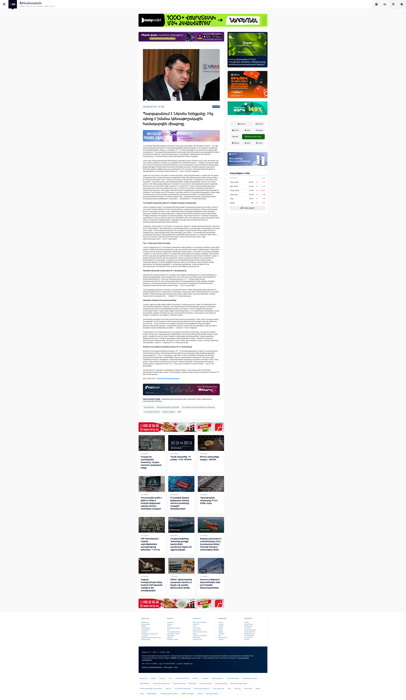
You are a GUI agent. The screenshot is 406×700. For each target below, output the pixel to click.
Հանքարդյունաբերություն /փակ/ (151, 637)
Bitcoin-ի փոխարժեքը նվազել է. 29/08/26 (209, 458)
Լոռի (220, 635)
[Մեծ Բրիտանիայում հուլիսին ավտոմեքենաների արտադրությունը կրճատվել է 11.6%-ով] (152, 525)
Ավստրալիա (170, 635)
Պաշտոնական (145, 628)
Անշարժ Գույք (248, 624)
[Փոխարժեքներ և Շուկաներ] (385, 4)
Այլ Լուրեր (144, 632)
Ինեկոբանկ (196, 637)
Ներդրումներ (248, 637)
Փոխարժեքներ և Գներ (240, 173)
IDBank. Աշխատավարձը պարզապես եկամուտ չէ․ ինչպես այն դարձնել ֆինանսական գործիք (181, 583)
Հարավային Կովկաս (173, 634)
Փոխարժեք (192, 683)
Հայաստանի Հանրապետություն (168, 378)
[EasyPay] (203, 20)
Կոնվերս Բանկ (197, 639)
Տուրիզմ (246, 639)
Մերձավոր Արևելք (172, 639)
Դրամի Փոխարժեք (233, 678)
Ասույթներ (144, 635)
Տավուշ (221, 630)
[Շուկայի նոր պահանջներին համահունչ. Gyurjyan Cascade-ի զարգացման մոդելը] (152, 443)
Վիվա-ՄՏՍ (196, 624)
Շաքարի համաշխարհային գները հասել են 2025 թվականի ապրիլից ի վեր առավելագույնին (152, 585)
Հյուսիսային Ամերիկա (173, 628)
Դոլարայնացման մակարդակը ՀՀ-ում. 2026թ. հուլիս (209, 500)
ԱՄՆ (170, 678)
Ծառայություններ (249, 632)
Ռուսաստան (248, 688)
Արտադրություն (249, 635)
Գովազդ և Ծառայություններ (152, 667)
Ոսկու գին (237, 688)
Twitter (248, 130)
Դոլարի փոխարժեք (179, 683)
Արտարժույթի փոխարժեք (238, 683)
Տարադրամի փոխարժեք (183, 688)
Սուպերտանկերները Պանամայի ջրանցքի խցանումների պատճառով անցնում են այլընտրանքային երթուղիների (181, 545)
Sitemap (199, 693)
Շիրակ (221, 628)
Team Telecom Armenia (199, 622)
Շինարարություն (249, 634)
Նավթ (142, 693)
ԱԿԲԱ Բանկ (196, 628)
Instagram (260, 130)
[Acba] (247, 108)
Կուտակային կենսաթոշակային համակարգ (198, 407)
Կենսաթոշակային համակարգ (167, 407)
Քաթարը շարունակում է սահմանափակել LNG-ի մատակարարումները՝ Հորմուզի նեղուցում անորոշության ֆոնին (211, 544)
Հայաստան (170, 622)
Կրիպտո (203, 448)
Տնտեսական (146, 530)
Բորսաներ (162, 678)
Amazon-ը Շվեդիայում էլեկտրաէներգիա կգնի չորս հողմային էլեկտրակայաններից (210, 583)
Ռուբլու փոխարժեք (205, 683)
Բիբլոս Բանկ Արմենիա (200, 635)
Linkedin (260, 143)
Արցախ (221, 632)
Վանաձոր (221, 634)
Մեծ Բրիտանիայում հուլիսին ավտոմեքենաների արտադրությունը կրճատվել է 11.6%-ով (150, 544)
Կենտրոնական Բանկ (182, 678)
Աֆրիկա (169, 637)
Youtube (236, 130)
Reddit (248, 143)
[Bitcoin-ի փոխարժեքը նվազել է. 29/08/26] (211, 443)
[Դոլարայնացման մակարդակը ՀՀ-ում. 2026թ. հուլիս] (211, 484)
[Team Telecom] (181, 136)
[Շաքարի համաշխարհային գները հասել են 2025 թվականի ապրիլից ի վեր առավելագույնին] (152, 566)
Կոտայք (221, 626)
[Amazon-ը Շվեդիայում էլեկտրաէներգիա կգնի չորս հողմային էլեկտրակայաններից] (211, 566)
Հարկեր (246, 622)
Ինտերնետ (247, 628)
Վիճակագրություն (217, 678)
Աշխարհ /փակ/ (145, 639)
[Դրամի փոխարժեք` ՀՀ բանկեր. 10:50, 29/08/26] (181, 443)
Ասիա (169, 626)
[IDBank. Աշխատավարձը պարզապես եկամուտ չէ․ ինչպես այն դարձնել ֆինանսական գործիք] (181, 566)
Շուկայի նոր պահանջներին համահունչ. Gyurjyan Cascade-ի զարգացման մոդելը (151, 462)
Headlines (195, 678)
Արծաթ (257, 688)
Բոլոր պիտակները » (212, 693)
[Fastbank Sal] (181, 389)
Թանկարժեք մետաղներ (249, 678)
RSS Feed (260, 124)
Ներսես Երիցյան (168, 412)
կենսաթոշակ (149, 407)
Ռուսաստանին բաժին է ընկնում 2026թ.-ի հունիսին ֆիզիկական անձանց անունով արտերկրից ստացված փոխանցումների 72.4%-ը (151, 506)
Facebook (242, 124)
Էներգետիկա (248, 626)
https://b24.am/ (187, 658)
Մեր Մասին (168, 667)
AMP (179, 412)
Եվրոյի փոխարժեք (221, 683)
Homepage (205, 678)
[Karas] (181, 427)
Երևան (221, 622)
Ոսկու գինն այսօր (218, 688)
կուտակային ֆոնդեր (152, 412)
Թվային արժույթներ (187, 693)
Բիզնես (144, 448)
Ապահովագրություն (250, 630)
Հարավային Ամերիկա (173, 632)
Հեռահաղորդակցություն (202, 688)
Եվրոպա (169, 624)
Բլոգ (175, 667)
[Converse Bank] (247, 159)
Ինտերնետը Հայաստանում (149, 634)
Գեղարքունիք (223, 637)
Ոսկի (231, 199)
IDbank (195, 634)
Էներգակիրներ (151, 693)
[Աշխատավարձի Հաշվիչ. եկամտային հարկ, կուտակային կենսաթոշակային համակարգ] (376, 4)
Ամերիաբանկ (197, 630)
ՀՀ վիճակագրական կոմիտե (169, 693)
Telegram (236, 143)
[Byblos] (181, 36)
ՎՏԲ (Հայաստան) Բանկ (200, 632)
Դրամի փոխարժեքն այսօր (161, 683)
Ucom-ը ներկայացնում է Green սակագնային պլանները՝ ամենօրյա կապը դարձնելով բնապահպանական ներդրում (247, 61)
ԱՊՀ (168, 630)
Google (236, 136)
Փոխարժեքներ (144, 683)
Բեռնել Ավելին (248, 208)
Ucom (194, 626)
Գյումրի (221, 624)
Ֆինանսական (30, 3)
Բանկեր (153, 678)
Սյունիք (221, 639)
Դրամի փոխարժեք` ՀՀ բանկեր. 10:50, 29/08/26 (180, 458)
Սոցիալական (145, 630)
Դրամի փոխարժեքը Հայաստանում (151, 688)
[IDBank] (247, 84)
